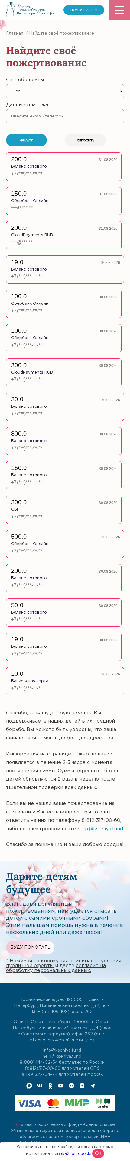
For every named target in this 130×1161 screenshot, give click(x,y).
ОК (98, 1153)
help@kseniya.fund (100, 829)
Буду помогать (30, 947)
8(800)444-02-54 (39, 1062)
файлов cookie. (76, 1154)
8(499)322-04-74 (38, 1074)
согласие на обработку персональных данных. (56, 968)
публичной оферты (30, 966)
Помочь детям (83, 10)
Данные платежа (27, 105)
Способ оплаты (25, 80)
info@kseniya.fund (62, 1050)
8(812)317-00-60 (42, 1068)
